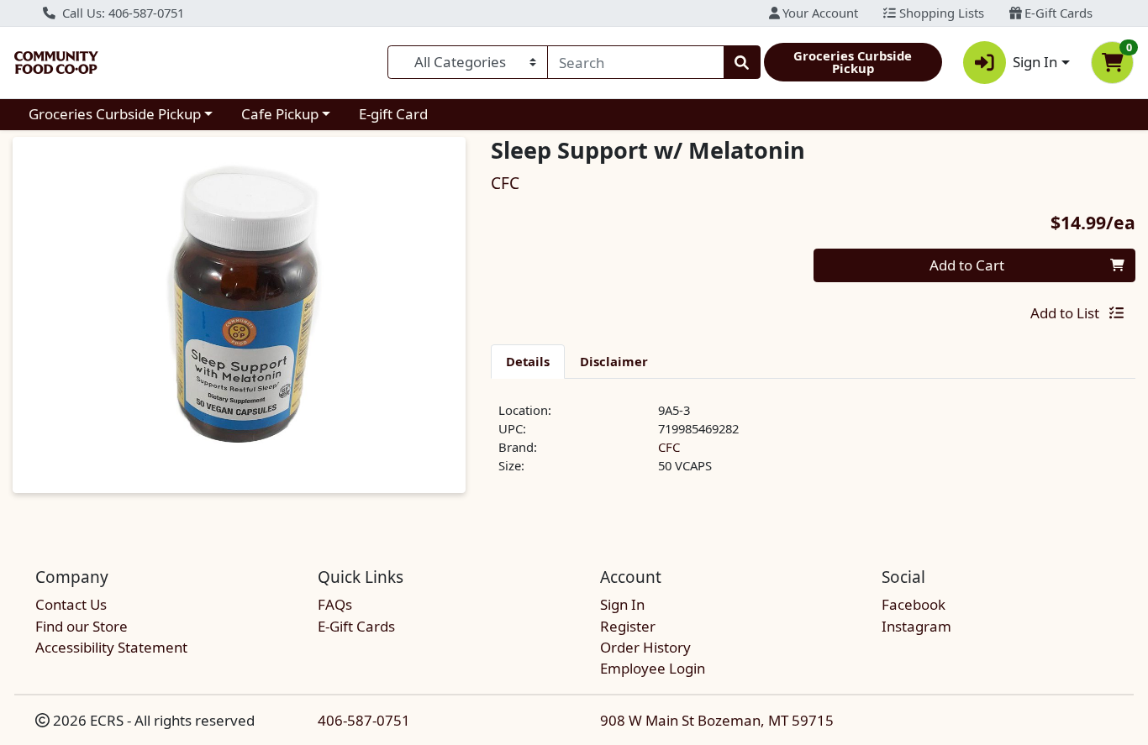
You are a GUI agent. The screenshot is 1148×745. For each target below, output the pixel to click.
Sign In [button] (1035, 61)
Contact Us (71, 604)
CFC (669, 446)
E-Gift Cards (1057, 12)
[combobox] (635, 62)
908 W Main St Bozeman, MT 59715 (717, 720)
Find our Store (81, 626)
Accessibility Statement (111, 647)
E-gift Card (393, 113)
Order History (645, 647)
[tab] (528, 361)
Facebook (913, 604)
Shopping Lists (940, 12)
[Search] (742, 62)
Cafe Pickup (280, 113)
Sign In (622, 604)
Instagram (916, 626)
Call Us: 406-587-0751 (121, 12)
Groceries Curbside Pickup (115, 113)
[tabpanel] (813, 445)
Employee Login (652, 668)
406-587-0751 (364, 720)
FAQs (335, 604)
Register (628, 626)
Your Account (818, 12)
